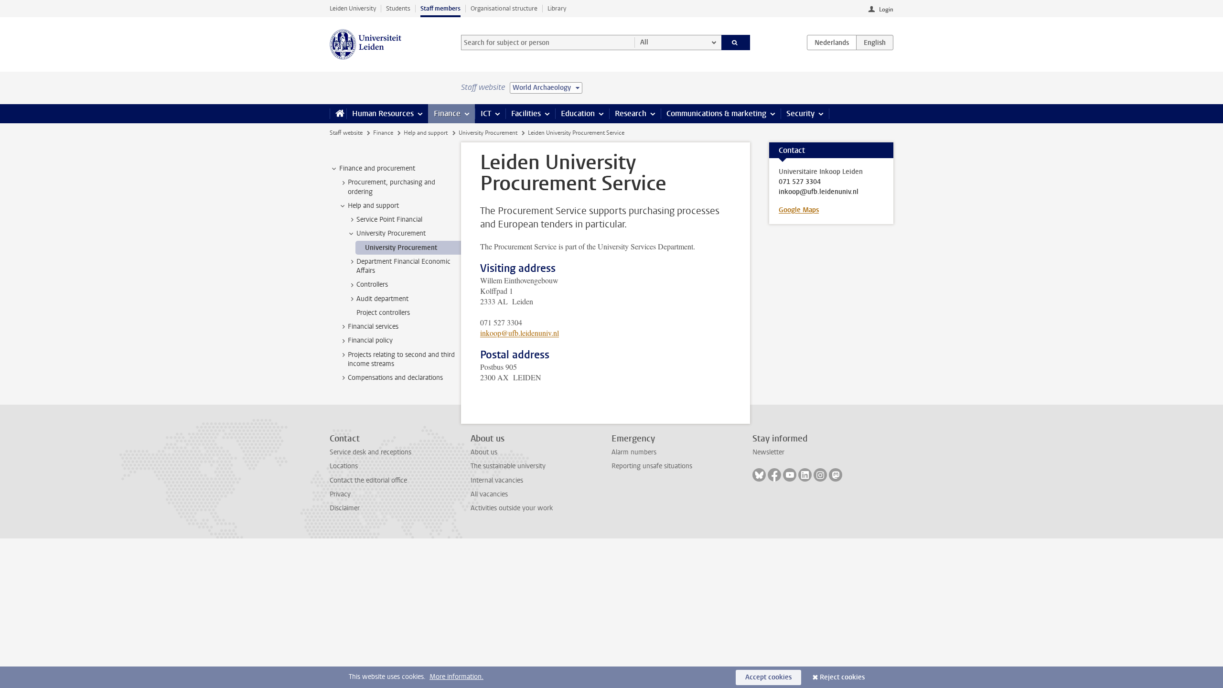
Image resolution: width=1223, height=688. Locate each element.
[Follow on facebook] (774, 475)
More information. (456, 676)
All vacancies (489, 494)
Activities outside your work (512, 508)
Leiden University (353, 8)
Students (398, 8)
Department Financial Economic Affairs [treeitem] (403, 266)
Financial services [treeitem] (373, 326)
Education (578, 113)
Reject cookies (842, 677)
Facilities (526, 113)
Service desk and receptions (370, 452)
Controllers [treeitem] (372, 284)
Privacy (340, 494)
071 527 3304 (800, 182)
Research (630, 113)
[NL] (832, 42)
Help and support (426, 133)
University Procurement (488, 133)
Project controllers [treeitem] (383, 312)
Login (886, 9)
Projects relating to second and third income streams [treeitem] (401, 359)
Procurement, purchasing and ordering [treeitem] (391, 187)
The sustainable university (508, 466)
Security (800, 113)
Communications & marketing (716, 113)
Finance (447, 113)
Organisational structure (504, 8)
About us (484, 452)
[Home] (338, 113)
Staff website (346, 133)
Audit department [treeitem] (382, 298)
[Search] (736, 42)
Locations (344, 466)
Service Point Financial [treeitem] (389, 219)
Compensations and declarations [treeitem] (395, 377)
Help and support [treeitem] (373, 205)
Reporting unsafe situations (652, 466)
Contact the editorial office (368, 480)
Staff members (440, 8)
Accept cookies (768, 677)
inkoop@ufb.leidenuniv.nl (519, 333)
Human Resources (383, 113)
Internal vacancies (497, 480)
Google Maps (799, 210)
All (644, 42)
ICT (486, 113)
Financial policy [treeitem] (370, 340)
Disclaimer (345, 508)
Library (556, 8)
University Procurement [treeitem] (391, 233)
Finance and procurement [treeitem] (377, 168)
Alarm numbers (634, 452)
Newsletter (768, 452)
